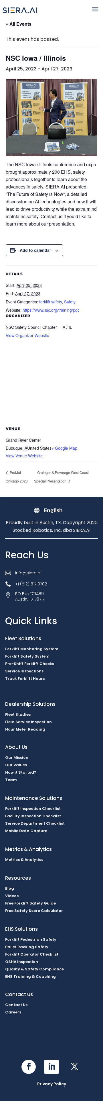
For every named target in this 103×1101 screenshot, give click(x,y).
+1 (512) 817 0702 (31, 584)
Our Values (16, 765)
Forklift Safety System (27, 656)
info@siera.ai (28, 573)
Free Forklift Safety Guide (30, 903)
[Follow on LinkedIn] (51, 1067)
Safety (70, 302)
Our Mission (16, 757)
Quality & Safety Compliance (34, 969)
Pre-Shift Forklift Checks (29, 663)
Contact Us (16, 1004)
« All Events (18, 24)
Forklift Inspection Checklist (33, 808)
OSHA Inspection (21, 961)
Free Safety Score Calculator (34, 910)
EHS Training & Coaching (30, 976)
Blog (9, 888)
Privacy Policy (51, 1084)
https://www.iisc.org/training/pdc (51, 310)
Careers (13, 1012)
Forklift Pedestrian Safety (30, 939)
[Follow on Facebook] (28, 1067)
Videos (12, 896)
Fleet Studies (18, 714)
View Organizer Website (27, 335)
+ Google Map (64, 448)
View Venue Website (24, 456)
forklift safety (50, 302)
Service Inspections (24, 671)
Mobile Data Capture (26, 831)
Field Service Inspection (28, 722)
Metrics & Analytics (24, 859)
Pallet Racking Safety (26, 947)
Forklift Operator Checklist (31, 954)
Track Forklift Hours (25, 678)
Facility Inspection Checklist (33, 816)
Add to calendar (35, 250)
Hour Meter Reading (25, 729)
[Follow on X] (74, 1067)
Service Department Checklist (35, 823)
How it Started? (20, 772)
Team (11, 779)
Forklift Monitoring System (31, 649)
